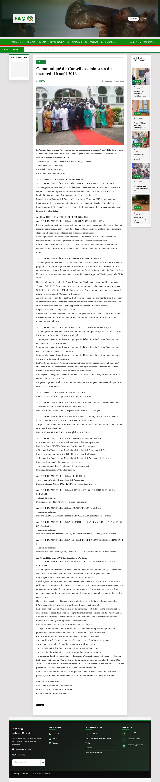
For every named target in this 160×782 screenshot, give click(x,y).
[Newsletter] (42, 762)
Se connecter (147, 42)
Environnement (57, 42)
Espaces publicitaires (93, 734)
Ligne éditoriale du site (23, 749)
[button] (133, 42)
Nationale (30, 42)
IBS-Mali (26, 774)
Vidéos (88, 743)
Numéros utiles (108, 42)
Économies (17, 42)
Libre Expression (74, 42)
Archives (94, 42)
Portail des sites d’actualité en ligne (98, 738)
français (133, 18)
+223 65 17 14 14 (134, 739)
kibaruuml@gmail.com (135, 745)
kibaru (42, 81)
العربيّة (144, 18)
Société (42, 42)
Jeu (85, 42)
